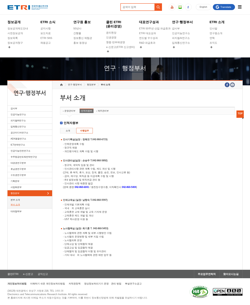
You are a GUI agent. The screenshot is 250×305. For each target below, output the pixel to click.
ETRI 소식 (47, 22)
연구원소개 (216, 33)
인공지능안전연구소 (20, 151)
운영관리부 (69, 111)
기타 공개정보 (218, 51)
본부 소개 (15, 200)
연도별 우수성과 (148, 38)
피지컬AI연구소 (181, 38)
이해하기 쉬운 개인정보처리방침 (47, 283)
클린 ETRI (114, 24)
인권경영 (111, 37)
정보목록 (13, 38)
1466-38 (59, 290)
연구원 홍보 (82, 22)
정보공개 (14, 22)
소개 (68, 130)
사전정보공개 (15, 33)
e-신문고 (28, 274)
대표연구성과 (149, 22)
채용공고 (45, 42)
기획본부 (15, 181)
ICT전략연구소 (18, 145)
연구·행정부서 (182, 22)
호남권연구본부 (18, 169)
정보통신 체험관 (82, 38)
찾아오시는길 (231, 274)
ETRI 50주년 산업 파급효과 (155, 28)
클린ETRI (13, 274)
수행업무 (84, 130)
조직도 (213, 42)
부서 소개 (15, 204)
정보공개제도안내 (18, 28)
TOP (240, 113)
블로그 (180, 7)
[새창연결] (227, 84)
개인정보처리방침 (17, 283)
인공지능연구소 (181, 33)
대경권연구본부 (18, 163)
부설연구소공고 (133, 283)
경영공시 (13, 51)
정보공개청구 (15, 42)
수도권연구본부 (18, 175)
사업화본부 (16, 187)
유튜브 (172, 7)
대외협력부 (16, 211)
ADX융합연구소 (18, 138)
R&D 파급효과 (147, 42)
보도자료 (45, 33)
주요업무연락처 (207, 274)
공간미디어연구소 (182, 51)
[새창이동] (200, 292)
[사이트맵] (239, 7)
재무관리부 (103, 111)
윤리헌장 (111, 32)
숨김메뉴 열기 (9, 47)
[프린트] (232, 84)
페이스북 (188, 7)
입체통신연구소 (181, 42)
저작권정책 (75, 283)
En (203, 7)
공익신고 (111, 55)
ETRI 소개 (217, 22)
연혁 (212, 38)
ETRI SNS (46, 38)
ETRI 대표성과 (147, 33)
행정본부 (15, 193)
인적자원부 (86, 111)
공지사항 (45, 28)
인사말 (213, 28)
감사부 (176, 28)
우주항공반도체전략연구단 (24, 157)
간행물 (77, 33)
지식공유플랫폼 (148, 51)
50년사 (77, 28)
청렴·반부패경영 (115, 42)
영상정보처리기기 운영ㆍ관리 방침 (102, 283)
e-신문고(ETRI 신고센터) (120, 47)
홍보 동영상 (80, 42)
